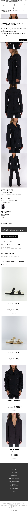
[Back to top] (24, 513)
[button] (23, 40)
